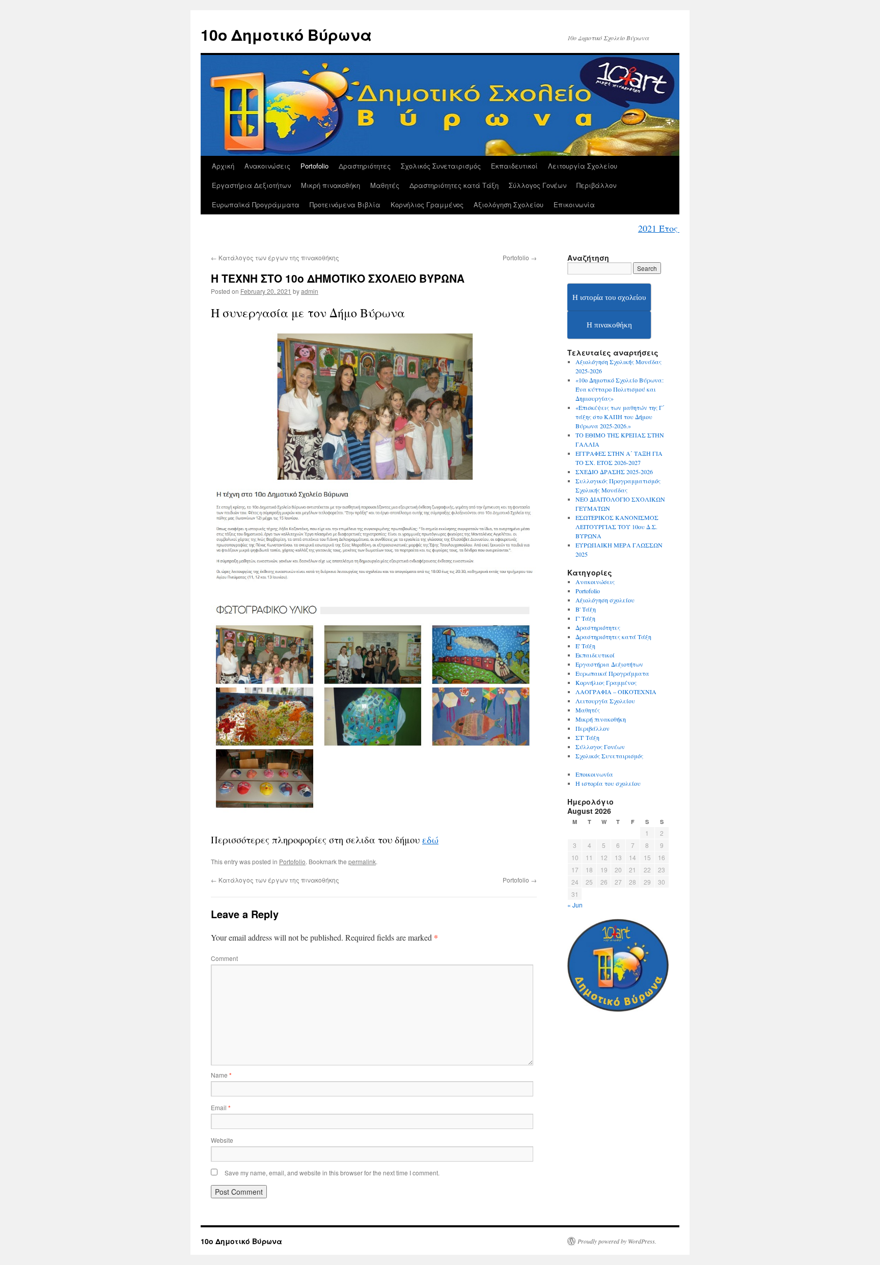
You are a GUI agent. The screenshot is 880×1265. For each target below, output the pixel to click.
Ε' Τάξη (585, 646)
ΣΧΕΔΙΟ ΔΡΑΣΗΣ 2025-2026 (614, 472)
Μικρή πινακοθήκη (330, 185)
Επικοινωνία (574, 204)
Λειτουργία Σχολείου (582, 166)
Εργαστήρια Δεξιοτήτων (251, 185)
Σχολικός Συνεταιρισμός (441, 166)
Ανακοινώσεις (267, 166)
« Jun (575, 904)
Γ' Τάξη (585, 618)
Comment (224, 958)
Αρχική (223, 166)
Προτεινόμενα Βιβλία (345, 204)
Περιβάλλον (596, 185)
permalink (362, 861)
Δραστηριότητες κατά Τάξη (454, 185)
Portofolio (314, 166)
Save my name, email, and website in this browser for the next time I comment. (332, 1172)
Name (221, 1074)
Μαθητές (384, 185)
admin (309, 291)
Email (221, 1107)
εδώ (430, 839)
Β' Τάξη (585, 609)
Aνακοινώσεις (595, 582)
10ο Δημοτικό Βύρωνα (286, 34)
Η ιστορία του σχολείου (608, 783)
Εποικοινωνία (594, 774)
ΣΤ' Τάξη (587, 737)
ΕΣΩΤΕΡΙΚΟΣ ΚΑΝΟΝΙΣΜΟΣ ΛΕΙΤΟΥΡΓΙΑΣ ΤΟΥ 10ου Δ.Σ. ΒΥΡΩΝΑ (616, 526)
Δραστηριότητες (365, 166)
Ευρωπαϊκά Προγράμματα (255, 204)
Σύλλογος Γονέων (537, 185)
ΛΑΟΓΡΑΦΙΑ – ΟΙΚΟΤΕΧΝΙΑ (615, 692)
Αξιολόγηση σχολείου (605, 600)
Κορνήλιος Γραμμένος (427, 204)
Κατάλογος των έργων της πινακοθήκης (275, 257)
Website (222, 1140)
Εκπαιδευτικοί (514, 166)
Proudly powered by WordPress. (617, 1241)
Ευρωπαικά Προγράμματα (612, 673)
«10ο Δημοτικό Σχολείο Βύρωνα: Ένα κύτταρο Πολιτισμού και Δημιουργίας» (619, 389)
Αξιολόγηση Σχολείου (508, 204)
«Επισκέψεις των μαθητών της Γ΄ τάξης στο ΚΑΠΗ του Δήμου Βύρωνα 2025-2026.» (620, 416)
